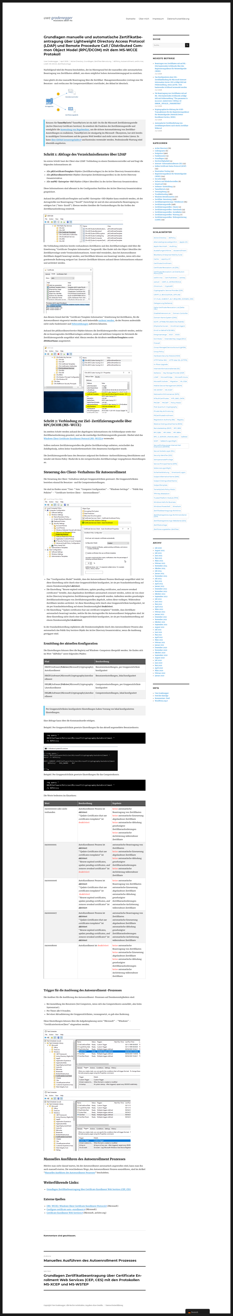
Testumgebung (161, 192)
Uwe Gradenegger (51, 61)
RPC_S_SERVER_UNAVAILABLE (166, 437)
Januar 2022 (159, 614)
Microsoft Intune (181, 377)
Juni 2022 (158, 602)
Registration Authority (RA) (164, 420)
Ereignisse (159, 153)
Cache (156, 259)
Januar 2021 (159, 645)
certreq (182, 278)
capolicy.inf (165, 259)
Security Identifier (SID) (163, 455)
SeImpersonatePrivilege (163, 460)
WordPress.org (160, 701)
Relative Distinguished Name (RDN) (168, 424)
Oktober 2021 (160, 622)
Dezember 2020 (161, 648)
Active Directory (77, 61)
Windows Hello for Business (165, 502)
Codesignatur (160, 151)
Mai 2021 (158, 635)
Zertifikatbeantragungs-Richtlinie (167, 511)
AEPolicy (116, 61)
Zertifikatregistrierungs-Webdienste (169, 202)
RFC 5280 (157, 432)
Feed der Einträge (161, 696)
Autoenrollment (127, 61)
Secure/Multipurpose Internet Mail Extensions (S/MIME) (167, 446)
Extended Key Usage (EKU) (175, 339)
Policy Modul (176, 403)
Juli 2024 (158, 571)
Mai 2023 (158, 581)
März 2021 (159, 640)
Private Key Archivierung (163, 411)
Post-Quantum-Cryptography (165, 407)
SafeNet (184, 437)
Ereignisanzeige (160, 335)
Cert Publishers (171, 278)
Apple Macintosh (160, 246)
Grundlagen (89, 61)
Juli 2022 (158, 599)
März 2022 (159, 609)
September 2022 (161, 596)
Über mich (144, 19)
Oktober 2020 (160, 653)
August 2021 (159, 627)
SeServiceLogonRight (162, 468)
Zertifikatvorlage (64, 64)
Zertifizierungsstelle (163, 204)
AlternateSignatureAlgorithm (165, 242)
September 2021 (161, 625)
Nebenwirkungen (80, 324)
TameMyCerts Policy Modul (164, 489)
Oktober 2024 (160, 568)
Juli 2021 (158, 630)
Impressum (158, 19)
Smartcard (159, 184)
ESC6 (177, 335)
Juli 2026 (158, 548)
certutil (156, 282)
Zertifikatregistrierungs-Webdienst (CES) (170, 521)
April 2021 (159, 637)
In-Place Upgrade (161, 364)
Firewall (157, 343)
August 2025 (160, 551)
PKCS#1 (157, 403)
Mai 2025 (158, 558)
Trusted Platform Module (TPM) (166, 498)
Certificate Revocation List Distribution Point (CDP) (169, 272)
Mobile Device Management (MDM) (168, 386)
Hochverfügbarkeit (162, 161)
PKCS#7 (165, 403)
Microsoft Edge (166, 377)
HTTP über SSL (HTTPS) (178, 360)
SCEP (156, 441)
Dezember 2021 (161, 617)
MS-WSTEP (158, 390)
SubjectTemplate (160, 485)
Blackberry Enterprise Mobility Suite (168, 255)
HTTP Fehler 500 (160, 360)
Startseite (130, 19)
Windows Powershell (162, 506)
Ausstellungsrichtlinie (162, 250)
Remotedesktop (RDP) (162, 428)
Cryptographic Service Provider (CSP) (168, 290)
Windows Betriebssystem (165, 197)
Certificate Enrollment (162, 263)
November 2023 (161, 576)
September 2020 (161, 655)
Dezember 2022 (161, 589)
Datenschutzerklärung (178, 19)
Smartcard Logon (178, 472)
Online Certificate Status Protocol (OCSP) (170, 166)
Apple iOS (183, 242)
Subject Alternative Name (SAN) (166, 477)
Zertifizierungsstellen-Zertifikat (166, 529)
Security (158, 179)
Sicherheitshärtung (161, 472)
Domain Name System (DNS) (165, 317)
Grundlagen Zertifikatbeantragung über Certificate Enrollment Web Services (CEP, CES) (89, 1189)
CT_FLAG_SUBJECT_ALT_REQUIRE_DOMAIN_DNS (173, 299)
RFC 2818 (177, 428)
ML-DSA (183, 381)
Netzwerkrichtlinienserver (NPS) (166, 394)
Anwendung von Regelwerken (74, 129)
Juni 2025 (158, 556)
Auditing (173, 246)
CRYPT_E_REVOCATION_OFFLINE (167, 295)
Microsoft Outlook (161, 381)
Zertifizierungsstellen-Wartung (167, 215)
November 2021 (161, 619)
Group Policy (159, 352)
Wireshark (177, 506)
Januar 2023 (159, 586)
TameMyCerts (160, 189)
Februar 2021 (160, 642)
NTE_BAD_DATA (177, 398)
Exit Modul (158, 339)
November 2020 (161, 650)
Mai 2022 (158, 604)
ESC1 (171, 335)
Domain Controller (180, 313)
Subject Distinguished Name (165, 481)
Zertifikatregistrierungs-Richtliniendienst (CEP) (170, 515)
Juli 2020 (158, 660)
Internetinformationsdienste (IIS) (167, 369)
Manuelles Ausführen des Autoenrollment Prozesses (70, 1172)
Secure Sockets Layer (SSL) (164, 451)
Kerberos (157, 373)
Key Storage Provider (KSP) (173, 373)
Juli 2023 (158, 579)
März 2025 (159, 561)
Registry (180, 420)
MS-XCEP (168, 390)
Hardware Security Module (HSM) (167, 356)
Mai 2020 (158, 665)
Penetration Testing (162, 171)
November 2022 (161, 591)
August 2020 (160, 658)
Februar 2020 (160, 673)
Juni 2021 (158, 632)
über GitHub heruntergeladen (65, 140)
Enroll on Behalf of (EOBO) (164, 330)
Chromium (158, 286)
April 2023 (159, 584)
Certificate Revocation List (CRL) (166, 268)
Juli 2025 (158, 553)
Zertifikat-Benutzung (102, 61)
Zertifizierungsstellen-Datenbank (168, 210)
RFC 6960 (167, 432)
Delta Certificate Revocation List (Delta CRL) (169, 308)
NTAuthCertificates (161, 398)
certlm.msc (139, 61)
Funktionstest (160, 156)
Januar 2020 (159, 676)
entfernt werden (106, 320)
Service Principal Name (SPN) (165, 464)
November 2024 (161, 566)
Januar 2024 (159, 574)
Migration (174, 381)
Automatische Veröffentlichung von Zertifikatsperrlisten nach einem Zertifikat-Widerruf (172, 125)
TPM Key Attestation (162, 494)
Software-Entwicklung (164, 187)
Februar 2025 (160, 563)
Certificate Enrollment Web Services (64, 1213)
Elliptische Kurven (161, 326)
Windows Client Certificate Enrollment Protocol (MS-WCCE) (73, 438)
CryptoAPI (169, 286)
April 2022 (159, 607)
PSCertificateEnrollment (163, 415)
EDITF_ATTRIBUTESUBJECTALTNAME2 (169, 322)
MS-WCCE (53, 64)
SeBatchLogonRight (168, 441)
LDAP (46, 64)
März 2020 (159, 671)
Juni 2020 (158, 663)
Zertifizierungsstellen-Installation (168, 212)
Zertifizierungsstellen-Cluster (166, 207)
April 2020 (159, 668)
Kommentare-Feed (162, 698)
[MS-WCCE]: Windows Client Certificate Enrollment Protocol (76, 1206)
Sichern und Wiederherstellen (166, 181)
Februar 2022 (160, 612)
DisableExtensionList (162, 313)
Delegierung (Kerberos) (163, 303)
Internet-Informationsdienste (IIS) (168, 164)
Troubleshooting (161, 194)
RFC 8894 (177, 432)
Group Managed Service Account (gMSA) (170, 347)
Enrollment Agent (178, 326)
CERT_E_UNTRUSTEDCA (171, 282)
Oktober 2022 (160, 594)
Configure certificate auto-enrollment (65, 1209)
